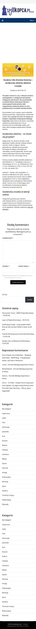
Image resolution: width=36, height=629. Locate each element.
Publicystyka (6, 477)
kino (3, 436)
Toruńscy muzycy (8, 495)
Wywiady (5, 504)
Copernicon (6, 413)
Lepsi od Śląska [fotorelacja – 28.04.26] (15, 320)
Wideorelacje (6, 500)
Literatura (5, 454)
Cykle (4, 418)
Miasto (4, 459)
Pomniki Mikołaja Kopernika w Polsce (21, 365)
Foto (3, 422)
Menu (32, 20)
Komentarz (7, 238)
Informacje (6, 427)
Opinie (4, 463)
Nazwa (5, 266)
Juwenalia (5, 432)
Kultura (4, 445)
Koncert (4, 441)
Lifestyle (5, 450)
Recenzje (5, 482)
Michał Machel (7, 369)
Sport (4, 486)
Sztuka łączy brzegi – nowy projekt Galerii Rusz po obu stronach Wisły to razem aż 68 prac (17, 326)
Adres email (24, 266)
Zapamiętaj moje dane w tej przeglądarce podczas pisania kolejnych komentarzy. (18, 276)
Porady (4, 473)
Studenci (5, 491)
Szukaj (4, 295)
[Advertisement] (18, 42)
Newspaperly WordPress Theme (18, 626)
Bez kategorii (6, 409)
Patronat (5, 468)
